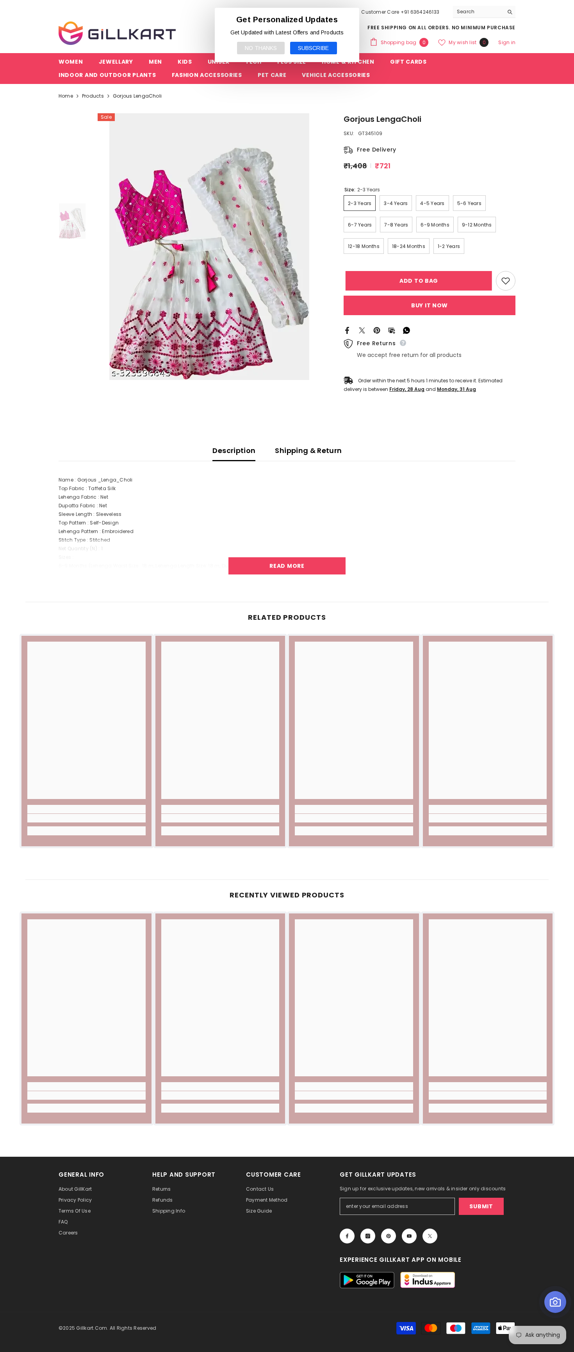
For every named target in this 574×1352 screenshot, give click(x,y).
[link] (86, 818)
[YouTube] (409, 1236)
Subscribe (313, 48)
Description (233, 450)
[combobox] (478, 12)
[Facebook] (347, 329)
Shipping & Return (308, 450)
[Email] (391, 329)
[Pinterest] (376, 329)
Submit (481, 1206)
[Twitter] (361, 329)
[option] (209, 246)
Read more (286, 566)
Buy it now (429, 305)
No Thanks (261, 48)
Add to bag (417, 281)
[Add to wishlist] (505, 281)
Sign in (506, 42)
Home (66, 96)
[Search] (484, 12)
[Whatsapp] (406, 329)
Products (93, 96)
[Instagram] (367, 1236)
